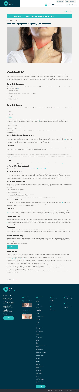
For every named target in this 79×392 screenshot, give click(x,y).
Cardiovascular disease (40, 316)
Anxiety (37, 303)
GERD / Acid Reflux (39, 331)
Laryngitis (37, 346)
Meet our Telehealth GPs (68, 298)
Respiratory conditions (40, 366)
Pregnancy (38, 363)
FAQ (50, 309)
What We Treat (39, 296)
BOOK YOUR (55, 4)
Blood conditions (39, 312)
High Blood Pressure (39, 336)
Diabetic (37, 322)
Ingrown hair (38, 342)
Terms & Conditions (73, 390)
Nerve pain (38, 354)
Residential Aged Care (70, 1)
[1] (7, 109)
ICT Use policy (66, 390)
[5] (34, 121)
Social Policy (61, 390)
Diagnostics (38, 324)
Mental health (38, 351)
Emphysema (38, 328)
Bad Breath (38, 307)
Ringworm (37, 367)
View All (40, 386)
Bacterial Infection (39, 306)
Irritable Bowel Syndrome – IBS (41, 345)
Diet (36, 325)
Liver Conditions (39, 348)
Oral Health (38, 357)
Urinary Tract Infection (40, 379)
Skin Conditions (39, 372)
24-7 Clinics (52, 301)
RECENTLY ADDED (25, 296)
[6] (65, 139)
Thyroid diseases (39, 373)
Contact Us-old (52, 310)
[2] (17, 88)
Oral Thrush (38, 358)
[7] (18, 212)
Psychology (38, 364)
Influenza (37, 340)
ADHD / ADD (38, 300)
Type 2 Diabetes (39, 378)
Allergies (37, 301)
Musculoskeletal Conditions (41, 352)
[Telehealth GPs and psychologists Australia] (10, 6)
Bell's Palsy (38, 309)
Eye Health (38, 330)
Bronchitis (37, 313)
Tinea (37, 375)
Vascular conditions (39, 381)
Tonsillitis (17, 16)
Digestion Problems (39, 327)
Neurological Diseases (40, 355)
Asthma (37, 304)
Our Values (52, 307)
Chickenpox (38, 318)
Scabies (37, 369)
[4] (53, 107)
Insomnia (37, 343)
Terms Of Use (50, 390)
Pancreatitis (38, 361)
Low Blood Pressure (39, 349)
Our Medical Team (68, 296)
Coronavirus (38, 321)
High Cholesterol (39, 337)
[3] (45, 79)
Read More (9, 318)
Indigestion (38, 339)
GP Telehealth (60, 1)
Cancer (37, 315)
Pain (36, 360)
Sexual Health (38, 370)
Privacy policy (56, 390)
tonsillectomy (9, 212)
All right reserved (16, 389)
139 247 (71, 5)
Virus (37, 382)
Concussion (38, 319)
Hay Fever (37, 334)
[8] (48, 213)
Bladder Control (39, 310)
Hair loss (37, 333)
